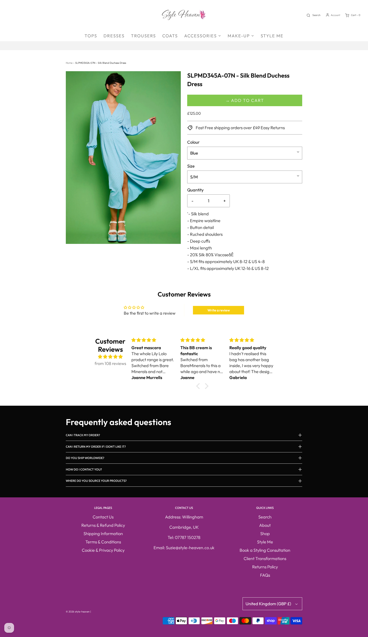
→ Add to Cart (244, 100)
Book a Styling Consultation (265, 550)
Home (69, 62)
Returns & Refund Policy (103, 525)
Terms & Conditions (103, 541)
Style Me (272, 35)
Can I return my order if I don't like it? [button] (96, 447)
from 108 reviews (110, 363)
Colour (193, 142)
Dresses (114, 35)
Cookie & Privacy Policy (103, 550)
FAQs (265, 575)
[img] (110, 356)
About (265, 525)
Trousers (143, 35)
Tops (91, 35)
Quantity (195, 190)
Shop (265, 533)
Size (191, 166)
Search (265, 517)
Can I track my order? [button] (83, 435)
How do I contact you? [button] (84, 469)
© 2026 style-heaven (78, 611)
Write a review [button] (218, 310)
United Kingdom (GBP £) (269, 603)
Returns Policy (265, 566)
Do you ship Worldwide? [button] (85, 458)
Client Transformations (265, 558)
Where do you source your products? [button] (96, 481)
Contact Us (103, 517)
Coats (170, 35)
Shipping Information (103, 533)
